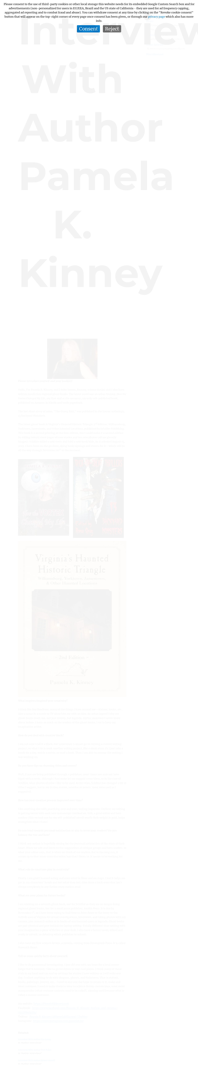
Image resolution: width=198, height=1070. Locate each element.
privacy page (156, 16)
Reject (112, 29)
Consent (88, 29)
